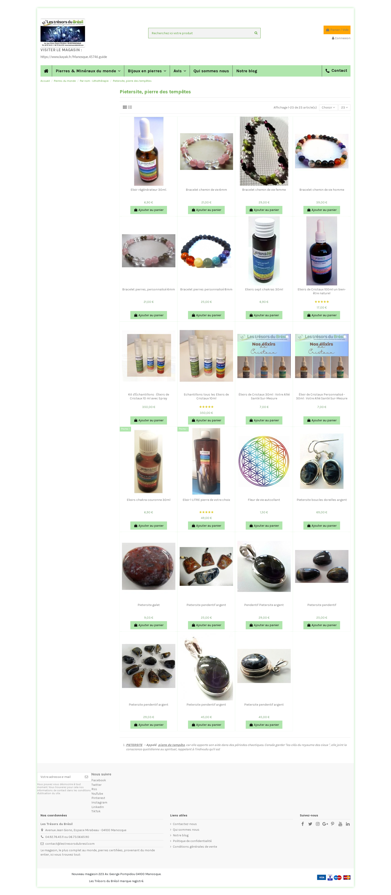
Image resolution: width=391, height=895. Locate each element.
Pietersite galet (149, 605)
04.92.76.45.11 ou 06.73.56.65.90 (67, 837)
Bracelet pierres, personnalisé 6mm (148, 289)
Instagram (99, 802)
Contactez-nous (185, 824)
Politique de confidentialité (192, 841)
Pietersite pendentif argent (206, 605)
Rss (94, 789)
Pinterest (98, 798)
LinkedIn (97, 807)
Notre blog (180, 835)
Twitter (96, 785)
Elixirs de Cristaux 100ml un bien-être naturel (322, 291)
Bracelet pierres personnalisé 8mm (206, 289)
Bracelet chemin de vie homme (321, 190)
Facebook (98, 780)
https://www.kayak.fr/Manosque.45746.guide (74, 57)
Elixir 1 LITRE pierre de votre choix (206, 500)
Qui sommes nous (186, 830)
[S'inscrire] (86, 776)
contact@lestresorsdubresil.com (70, 844)
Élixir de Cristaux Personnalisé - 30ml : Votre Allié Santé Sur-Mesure (321, 396)
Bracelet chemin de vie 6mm (206, 190)
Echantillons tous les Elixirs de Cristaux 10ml (206, 396)
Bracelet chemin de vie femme (264, 190)
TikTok (95, 811)
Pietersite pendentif (321, 605)
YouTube (97, 794)
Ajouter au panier (151, 210)
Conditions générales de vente (195, 847)
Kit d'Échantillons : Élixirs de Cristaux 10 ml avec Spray (148, 396)
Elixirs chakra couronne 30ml (148, 500)
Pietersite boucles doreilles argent (322, 500)
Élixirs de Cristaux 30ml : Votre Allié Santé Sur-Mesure (264, 396)
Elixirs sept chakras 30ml (264, 289)
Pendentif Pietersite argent (264, 605)
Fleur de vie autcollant (264, 500)
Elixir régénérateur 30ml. (149, 190)
